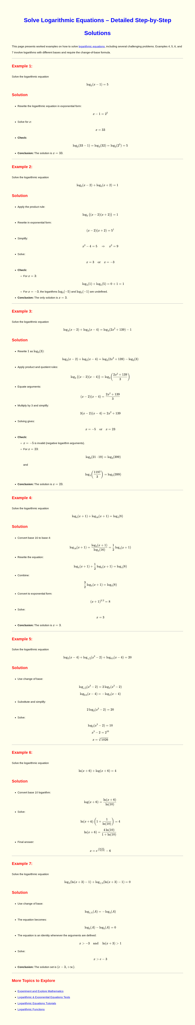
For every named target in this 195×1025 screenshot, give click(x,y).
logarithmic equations (92, 46)
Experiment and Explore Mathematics (41, 991)
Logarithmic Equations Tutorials (37, 1003)
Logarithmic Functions (31, 1009)
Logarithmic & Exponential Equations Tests (44, 997)
